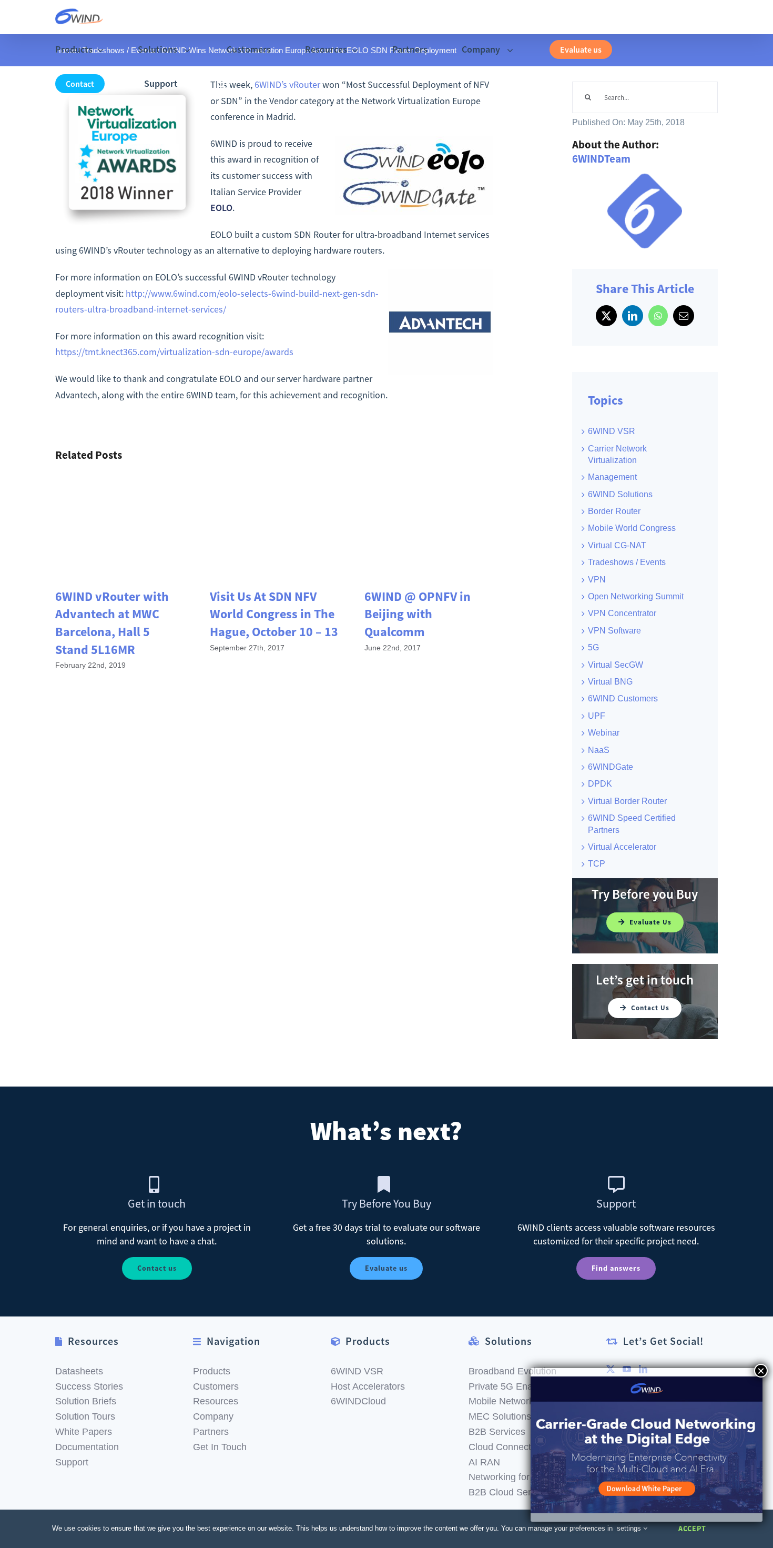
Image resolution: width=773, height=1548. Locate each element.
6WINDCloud (358, 1401)
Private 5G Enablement (517, 1386)
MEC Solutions (500, 1416)
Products (211, 1371)
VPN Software (614, 630)
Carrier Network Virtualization (617, 454)
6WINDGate (610, 766)
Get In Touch (220, 1447)
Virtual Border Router (627, 801)
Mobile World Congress (632, 528)
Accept (692, 1528)
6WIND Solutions (620, 494)
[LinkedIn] (632, 316)
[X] (606, 316)
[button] (221, 84)
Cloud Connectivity (508, 1447)
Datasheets (79, 1371)
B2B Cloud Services (511, 1492)
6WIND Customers (623, 698)
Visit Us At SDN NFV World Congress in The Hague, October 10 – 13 (274, 614)
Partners (211, 1431)
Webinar (603, 732)
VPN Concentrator (622, 613)
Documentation (87, 1447)
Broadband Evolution (512, 1371)
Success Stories (89, 1386)
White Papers (83, 1431)
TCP (596, 863)
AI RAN (484, 1462)
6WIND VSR (611, 431)
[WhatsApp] (658, 316)
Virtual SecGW (615, 664)
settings (630, 1528)
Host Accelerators (368, 1386)
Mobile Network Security (520, 1401)
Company (213, 1416)
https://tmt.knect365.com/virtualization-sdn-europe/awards (174, 352)
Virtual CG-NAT (617, 545)
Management (612, 477)
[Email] (683, 316)
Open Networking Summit (636, 596)
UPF (596, 715)
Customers (216, 1386)
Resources (215, 1401)
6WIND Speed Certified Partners (632, 823)
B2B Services (497, 1431)
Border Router (614, 511)
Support (71, 1462)
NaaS (598, 750)
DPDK (600, 783)
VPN (597, 579)
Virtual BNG (610, 681)
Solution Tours (85, 1416)
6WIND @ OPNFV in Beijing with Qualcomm (417, 614)
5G (593, 647)
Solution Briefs (85, 1401)
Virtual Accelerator (622, 846)
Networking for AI (505, 1477)
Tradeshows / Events (627, 562)
